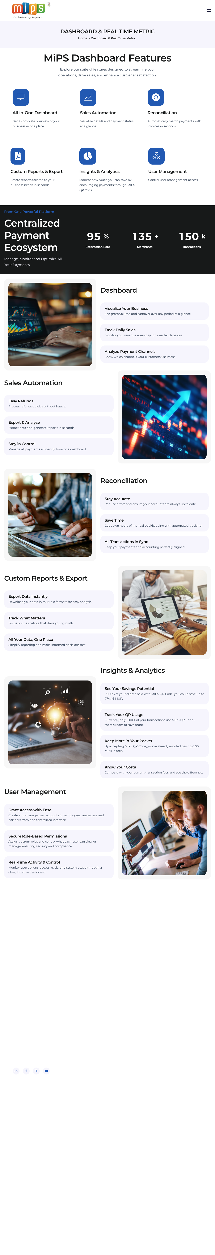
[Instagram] (36, 1071)
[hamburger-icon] (209, 10)
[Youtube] (46, 1071)
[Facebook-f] (26, 1071)
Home (82, 38)
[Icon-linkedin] (16, 1071)
